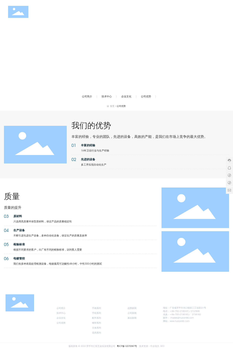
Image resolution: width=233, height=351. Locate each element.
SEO (162, 346)
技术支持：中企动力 (149, 346)
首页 (125, 11)
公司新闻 (132, 313)
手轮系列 (96, 313)
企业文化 (126, 96)
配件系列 (96, 318)
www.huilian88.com (179, 321)
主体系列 (96, 327)
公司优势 (146, 96)
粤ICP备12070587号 (127, 346)
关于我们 (139, 11)
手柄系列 (96, 308)
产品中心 (156, 11)
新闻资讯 (173, 11)
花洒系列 (96, 332)
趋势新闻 (132, 308)
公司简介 (87, 96)
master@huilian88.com (182, 318)
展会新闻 (132, 318)
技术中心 (107, 96)
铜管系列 (96, 323)
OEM (188, 11)
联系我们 (203, 11)
